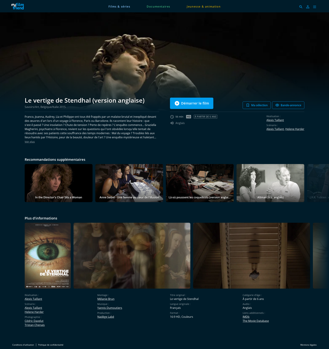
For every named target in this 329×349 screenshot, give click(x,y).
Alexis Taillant (275, 120)
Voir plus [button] (30, 141)
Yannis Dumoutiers (109, 308)
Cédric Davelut (34, 321)
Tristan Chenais (35, 325)
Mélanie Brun (105, 299)
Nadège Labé (105, 317)
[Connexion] (307, 6)
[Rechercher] (300, 6)
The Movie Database (256, 321)
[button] (314, 6)
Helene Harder (294, 129)
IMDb (246, 317)
